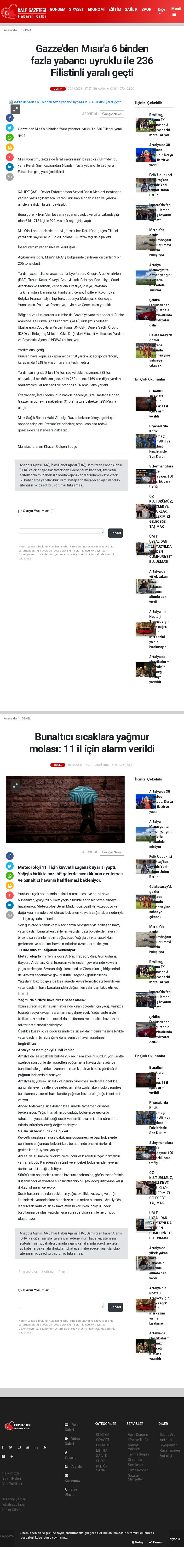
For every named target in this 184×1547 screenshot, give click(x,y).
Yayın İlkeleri (11, 1478)
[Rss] (46, 1447)
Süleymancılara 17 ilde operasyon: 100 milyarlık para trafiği (161, 476)
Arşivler (77, 1466)
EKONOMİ (96, 9)
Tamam (158, 1542)
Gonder (115, 533)
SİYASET (76, 9)
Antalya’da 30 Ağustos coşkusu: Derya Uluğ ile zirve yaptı (161, 155)
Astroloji (166, 1456)
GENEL (26, 718)
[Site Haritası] (5, 1457)
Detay (139, 1542)
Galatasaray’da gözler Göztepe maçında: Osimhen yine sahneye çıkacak (160, 350)
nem (40, 1050)
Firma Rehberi (138, 1470)
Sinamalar (135, 1459)
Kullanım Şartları (14, 1499)
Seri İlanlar (136, 1465)
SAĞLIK (131, 9)
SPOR (146, 9)
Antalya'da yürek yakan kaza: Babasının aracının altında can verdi (158, 587)
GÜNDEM (57, 9)
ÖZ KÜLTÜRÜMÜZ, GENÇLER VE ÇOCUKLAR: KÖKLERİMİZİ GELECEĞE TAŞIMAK (161, 511)
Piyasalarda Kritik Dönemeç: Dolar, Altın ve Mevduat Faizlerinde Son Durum (159, 441)
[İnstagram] (21, 1447)
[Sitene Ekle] (14, 1457)
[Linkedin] (38, 1447)
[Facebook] (4, 1447)
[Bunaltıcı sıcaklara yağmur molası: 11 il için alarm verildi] (65, 809)
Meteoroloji (47, 906)
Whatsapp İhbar (14, 1504)
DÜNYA (26, 30)
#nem (63, 1271)
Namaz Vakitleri (134, 1447)
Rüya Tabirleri (170, 1450)
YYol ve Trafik (138, 1440)
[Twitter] (12, 1447)
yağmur (24, 1075)
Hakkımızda (11, 1473)
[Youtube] (29, 1447)
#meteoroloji (28, 1271)
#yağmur (48, 1271)
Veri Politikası (12, 1484)
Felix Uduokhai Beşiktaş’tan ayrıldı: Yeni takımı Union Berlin (160, 185)
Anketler (166, 1440)
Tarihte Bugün (138, 1454)
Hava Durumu (138, 1434)
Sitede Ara (167, 1434)
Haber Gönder (12, 1510)
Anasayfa (10, 30)
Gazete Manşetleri (136, 1477)
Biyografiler (168, 1445)
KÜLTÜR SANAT (102, 1468)
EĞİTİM (115, 9)
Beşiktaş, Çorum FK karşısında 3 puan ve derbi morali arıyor (159, 125)
